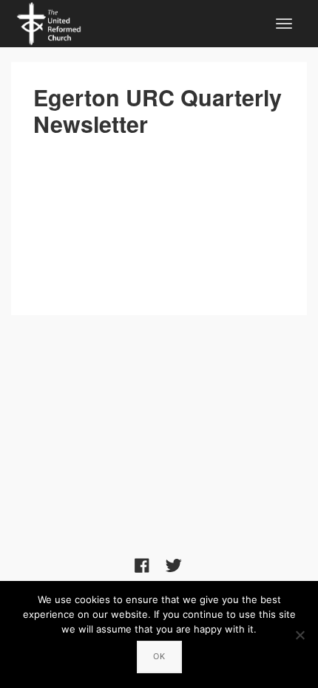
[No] (299, 634)
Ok (159, 656)
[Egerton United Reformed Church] (49, 21)
